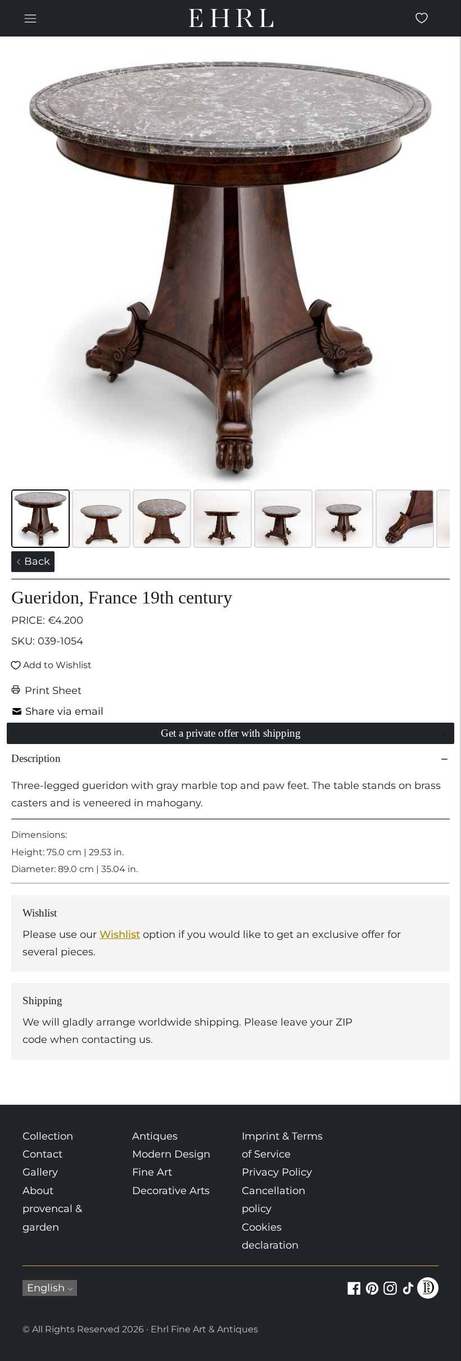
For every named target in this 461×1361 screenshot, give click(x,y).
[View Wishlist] (422, 18)
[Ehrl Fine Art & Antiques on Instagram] (390, 1295)
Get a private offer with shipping (231, 733)
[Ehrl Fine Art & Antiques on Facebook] (354, 1295)
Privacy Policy (277, 1172)
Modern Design (171, 1154)
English (46, 1288)
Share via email (64, 711)
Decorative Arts (171, 1191)
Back (35, 561)
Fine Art (152, 1172)
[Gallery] (230, 299)
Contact (42, 1154)
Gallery (40, 1172)
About (37, 1191)
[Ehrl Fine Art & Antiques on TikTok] (408, 1295)
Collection (47, 1136)
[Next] (433, 267)
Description (36, 758)
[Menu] (30, 18)
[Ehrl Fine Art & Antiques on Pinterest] (372, 1295)
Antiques (155, 1136)
